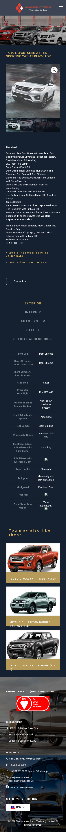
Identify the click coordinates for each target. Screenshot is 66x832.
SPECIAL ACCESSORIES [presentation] (33, 339)
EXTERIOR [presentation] (33, 303)
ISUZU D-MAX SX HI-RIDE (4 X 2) (33, 578)
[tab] (33, 303)
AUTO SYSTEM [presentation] (33, 321)
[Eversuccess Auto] (33, 8)
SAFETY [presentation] (33, 330)
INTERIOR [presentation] (33, 312)
